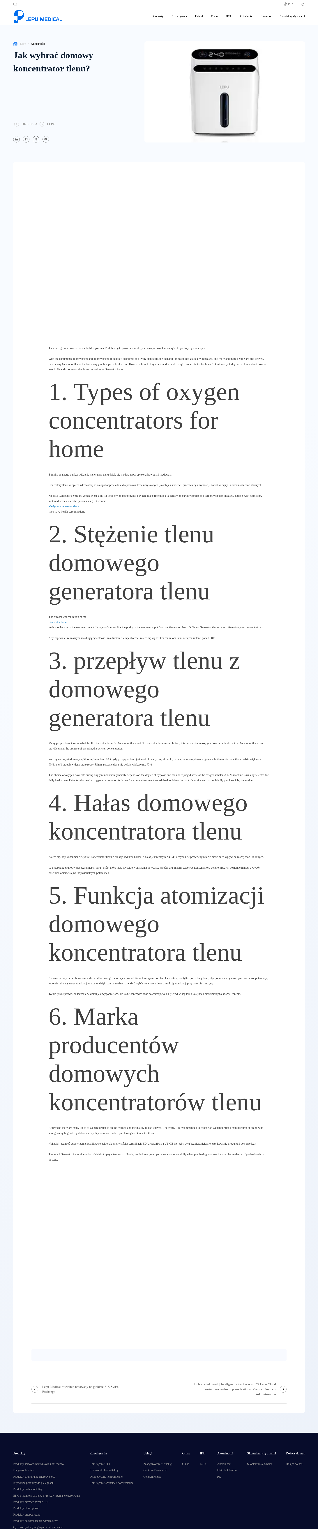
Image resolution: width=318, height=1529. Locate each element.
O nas (214, 16)
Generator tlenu (58, 622)
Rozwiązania (179, 16)
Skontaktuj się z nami (292, 16)
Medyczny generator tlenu (64, 506)
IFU (228, 16)
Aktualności (246, 16)
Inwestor (267, 16)
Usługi (199, 16)
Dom (23, 43)
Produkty (158, 16)
